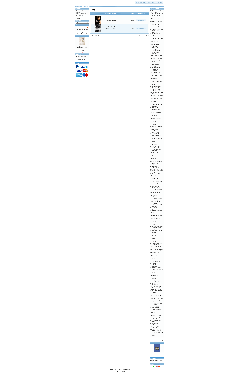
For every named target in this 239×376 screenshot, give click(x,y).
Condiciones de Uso (80, 59)
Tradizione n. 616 (156, 173)
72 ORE (154, 43)
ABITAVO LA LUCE (156, 275)
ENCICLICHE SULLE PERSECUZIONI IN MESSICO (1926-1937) (157, 331)
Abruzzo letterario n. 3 (157, 117)
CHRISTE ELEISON (156, 86)
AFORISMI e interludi (157, 217)
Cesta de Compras (154, 8)
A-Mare (153, 337)
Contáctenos (79, 61)
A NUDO (154, 321)
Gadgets (87, 6)
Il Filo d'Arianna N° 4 (156, 186)
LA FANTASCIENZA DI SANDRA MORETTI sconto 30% (157, 114)
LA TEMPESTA (155, 281)
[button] (140, 2)
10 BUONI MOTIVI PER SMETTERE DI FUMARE (157, 163)
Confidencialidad (79, 58)
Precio (132, 13)
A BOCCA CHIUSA (156, 118)
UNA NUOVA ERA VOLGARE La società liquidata (157, 75)
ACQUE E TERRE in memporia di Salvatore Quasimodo (82, 47)
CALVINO (154, 101)
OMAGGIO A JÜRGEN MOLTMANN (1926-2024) (157, 228)
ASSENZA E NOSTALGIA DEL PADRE (156, 257)
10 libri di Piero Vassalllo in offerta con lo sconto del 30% (157, 81)
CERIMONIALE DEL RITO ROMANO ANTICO (156, 52)
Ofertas (152, 343)
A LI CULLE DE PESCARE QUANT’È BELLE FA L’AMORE (157, 89)
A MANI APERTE (156, 312)
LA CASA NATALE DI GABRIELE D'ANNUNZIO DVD (111, 28)
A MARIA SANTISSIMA (157, 320)
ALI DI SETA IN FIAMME (157, 169)
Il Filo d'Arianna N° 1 (156, 293)
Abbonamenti (79, 10)
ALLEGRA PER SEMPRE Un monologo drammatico (157, 265)
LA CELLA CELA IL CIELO (157, 353)
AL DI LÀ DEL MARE (157, 72)
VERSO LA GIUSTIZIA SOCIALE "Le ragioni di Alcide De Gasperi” (157, 131)
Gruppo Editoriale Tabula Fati (123, 369)
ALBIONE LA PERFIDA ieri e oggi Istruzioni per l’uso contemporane (157, 189)
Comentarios (153, 358)
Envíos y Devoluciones (81, 56)
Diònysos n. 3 (155, 280)
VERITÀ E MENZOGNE (157, 289)
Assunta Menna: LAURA (110, 20)
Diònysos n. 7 (155, 157)
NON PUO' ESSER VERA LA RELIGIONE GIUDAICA (157, 105)
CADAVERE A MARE (156, 274)
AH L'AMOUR (155, 284)
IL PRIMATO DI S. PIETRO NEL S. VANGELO (156, 69)
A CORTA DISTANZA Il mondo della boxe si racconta (157, 109)
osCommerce (122, 371)
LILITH (153, 283)
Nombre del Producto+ (110, 13)
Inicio (77, 6)
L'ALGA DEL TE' (155, 195)
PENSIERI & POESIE (157, 210)
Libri (77, 12)
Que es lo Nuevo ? (79, 36)
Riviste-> (78, 16)
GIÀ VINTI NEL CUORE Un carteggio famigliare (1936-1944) (157, 198)
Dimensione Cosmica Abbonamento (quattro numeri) (157, 60)
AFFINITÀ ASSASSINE (157, 215)
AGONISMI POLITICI (157, 41)
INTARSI (154, 84)
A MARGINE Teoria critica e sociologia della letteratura (157, 317)
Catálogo (82, 6)
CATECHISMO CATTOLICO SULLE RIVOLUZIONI (156, 177)
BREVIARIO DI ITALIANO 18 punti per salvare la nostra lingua (157, 26)
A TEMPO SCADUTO (157, 310)
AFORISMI (154, 78)
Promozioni (78, 15)
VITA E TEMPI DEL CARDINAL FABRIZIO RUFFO (157, 220)
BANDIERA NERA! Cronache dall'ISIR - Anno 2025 (156, 154)
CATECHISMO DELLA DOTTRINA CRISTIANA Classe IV (157, 38)
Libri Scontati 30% (80, 13)
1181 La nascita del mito (157, 314)
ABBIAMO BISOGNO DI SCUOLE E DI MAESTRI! (157, 31)
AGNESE (154, 63)
